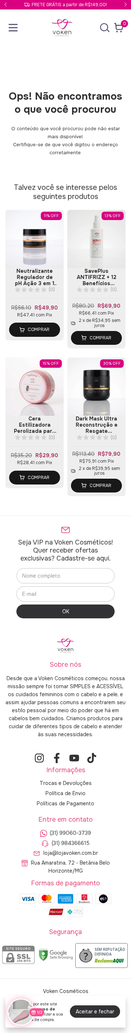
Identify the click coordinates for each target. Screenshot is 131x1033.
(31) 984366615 (71, 843)
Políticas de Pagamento (65, 803)
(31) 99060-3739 (70, 833)
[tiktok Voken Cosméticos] (92, 758)
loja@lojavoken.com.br (70, 853)
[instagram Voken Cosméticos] (39, 758)
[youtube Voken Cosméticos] (74, 758)
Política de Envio (65, 793)
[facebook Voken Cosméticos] (57, 758)
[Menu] (14, 28)
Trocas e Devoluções (66, 783)
